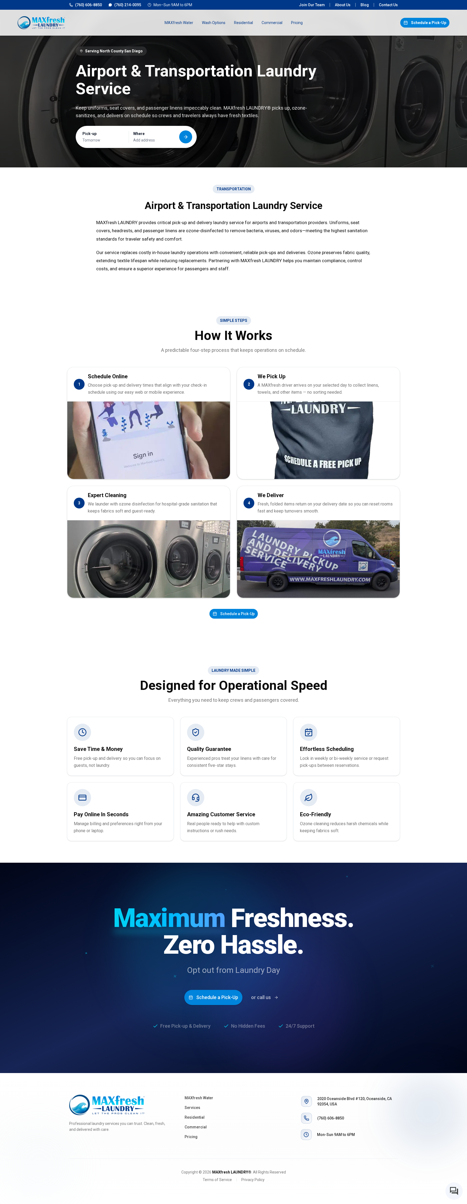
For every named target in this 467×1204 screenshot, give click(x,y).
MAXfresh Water (179, 23)
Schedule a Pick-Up (428, 23)
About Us (343, 5)
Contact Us (388, 5)
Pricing (297, 23)
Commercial (272, 23)
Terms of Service (217, 1180)
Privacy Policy (253, 1180)
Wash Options (213, 23)
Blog (365, 5)
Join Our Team (312, 5)
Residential (243, 23)
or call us (261, 997)
